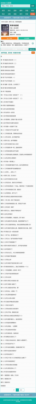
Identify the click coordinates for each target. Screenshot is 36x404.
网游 (32, 10)
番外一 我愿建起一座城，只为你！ (10, 375)
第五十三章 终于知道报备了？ (9, 242)
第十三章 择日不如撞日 (7, 102)
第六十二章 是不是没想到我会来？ (10, 273)
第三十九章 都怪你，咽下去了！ (9, 193)
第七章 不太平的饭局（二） (8, 81)
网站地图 (18, 401)
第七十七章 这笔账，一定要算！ (9, 326)
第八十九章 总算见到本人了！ (9, 368)
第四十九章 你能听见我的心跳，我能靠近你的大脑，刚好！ (17, 228)
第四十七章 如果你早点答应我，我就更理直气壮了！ (15, 221)
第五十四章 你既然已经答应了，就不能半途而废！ (14, 245)
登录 (32, 14)
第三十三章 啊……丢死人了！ (9, 172)
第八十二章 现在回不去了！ (8, 344)
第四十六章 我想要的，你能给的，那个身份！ (13, 217)
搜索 (32, 6)
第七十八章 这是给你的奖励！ (9, 330)
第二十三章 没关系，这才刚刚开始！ (11, 137)
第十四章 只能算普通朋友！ (8, 105)
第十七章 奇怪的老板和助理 (8, 116)
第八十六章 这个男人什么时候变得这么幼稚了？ (14, 358)
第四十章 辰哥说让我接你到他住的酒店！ (12, 196)
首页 (3, 10)
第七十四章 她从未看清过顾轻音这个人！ (12, 315)
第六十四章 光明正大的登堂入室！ (10, 280)
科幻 (3, 14)
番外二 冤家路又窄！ (6, 379)
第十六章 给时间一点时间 (8, 112)
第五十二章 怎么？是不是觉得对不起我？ (12, 238)
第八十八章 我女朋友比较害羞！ (9, 365)
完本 (26, 14)
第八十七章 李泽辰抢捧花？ (8, 361)
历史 (26, 10)
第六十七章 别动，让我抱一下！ (9, 291)
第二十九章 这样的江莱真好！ (9, 158)
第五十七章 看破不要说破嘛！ (9, 256)
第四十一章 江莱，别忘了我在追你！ (11, 200)
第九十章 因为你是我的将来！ (9, 372)
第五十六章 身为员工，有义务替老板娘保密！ (13, 252)
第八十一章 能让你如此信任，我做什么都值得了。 (14, 340)
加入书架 (9, 38)
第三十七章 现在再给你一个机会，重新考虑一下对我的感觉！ (17, 186)
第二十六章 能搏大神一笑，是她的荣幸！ (12, 147)
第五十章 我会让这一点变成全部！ (10, 231)
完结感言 (18, 34)
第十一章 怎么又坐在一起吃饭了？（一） (12, 95)
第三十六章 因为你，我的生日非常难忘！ (12, 182)
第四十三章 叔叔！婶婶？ (8, 207)
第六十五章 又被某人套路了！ (9, 284)
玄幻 (9, 10)
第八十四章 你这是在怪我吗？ (9, 351)
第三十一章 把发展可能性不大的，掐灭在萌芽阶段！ (15, 165)
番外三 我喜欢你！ (6, 382)
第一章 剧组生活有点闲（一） (9, 60)
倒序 (33, 52)
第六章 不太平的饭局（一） (8, 77)
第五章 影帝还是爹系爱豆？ (8, 74)
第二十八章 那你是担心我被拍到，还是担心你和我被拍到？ (17, 154)
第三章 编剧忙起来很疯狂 (8, 67)
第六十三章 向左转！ (6, 277)
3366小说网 (6, 2)
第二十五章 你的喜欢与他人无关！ (10, 144)
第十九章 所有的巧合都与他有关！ (10, 123)
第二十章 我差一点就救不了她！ (9, 126)
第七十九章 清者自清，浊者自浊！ (10, 333)
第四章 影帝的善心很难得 (8, 70)
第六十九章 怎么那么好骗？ (8, 298)
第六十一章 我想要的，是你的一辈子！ (11, 270)
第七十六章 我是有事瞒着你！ (9, 322)
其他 (15, 14)
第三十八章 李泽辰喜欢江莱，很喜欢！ (11, 189)
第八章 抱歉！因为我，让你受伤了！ (11, 84)
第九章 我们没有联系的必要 (8, 88)
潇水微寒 (16, 28)
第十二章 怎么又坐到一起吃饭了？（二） (12, 98)
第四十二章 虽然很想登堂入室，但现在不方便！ (14, 203)
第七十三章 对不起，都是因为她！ (10, 312)
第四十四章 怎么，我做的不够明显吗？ (11, 210)
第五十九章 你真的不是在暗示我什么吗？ (12, 263)
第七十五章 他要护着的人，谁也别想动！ (12, 319)
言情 (9, 14)
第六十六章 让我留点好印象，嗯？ (10, 287)
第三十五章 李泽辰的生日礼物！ (9, 179)
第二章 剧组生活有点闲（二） (9, 63)
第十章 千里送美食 (6, 91)
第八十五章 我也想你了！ (8, 354)
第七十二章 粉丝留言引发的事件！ (10, 308)
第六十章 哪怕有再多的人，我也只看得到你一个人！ (15, 266)
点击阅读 (26, 38)
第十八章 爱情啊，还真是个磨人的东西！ (12, 119)
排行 (21, 14)
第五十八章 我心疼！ (6, 259)
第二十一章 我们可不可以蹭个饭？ (10, 130)
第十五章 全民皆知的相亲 (8, 109)
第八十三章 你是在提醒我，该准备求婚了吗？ (13, 347)
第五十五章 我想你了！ (7, 249)
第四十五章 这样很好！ (7, 214)
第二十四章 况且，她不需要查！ (9, 140)
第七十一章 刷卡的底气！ (8, 305)
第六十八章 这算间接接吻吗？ (9, 294)
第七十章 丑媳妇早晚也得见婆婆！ (10, 301)
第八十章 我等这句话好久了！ (9, 337)
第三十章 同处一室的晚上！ (8, 161)
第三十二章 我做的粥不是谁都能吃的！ (11, 168)
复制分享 (32, 49)
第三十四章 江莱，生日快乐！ (9, 175)
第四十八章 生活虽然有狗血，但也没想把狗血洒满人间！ (16, 224)
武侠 (15, 10)
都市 (21, 10)
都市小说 (11, 22)
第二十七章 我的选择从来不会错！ (10, 151)
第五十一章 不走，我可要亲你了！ (10, 235)
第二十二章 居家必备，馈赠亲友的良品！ (12, 133)
